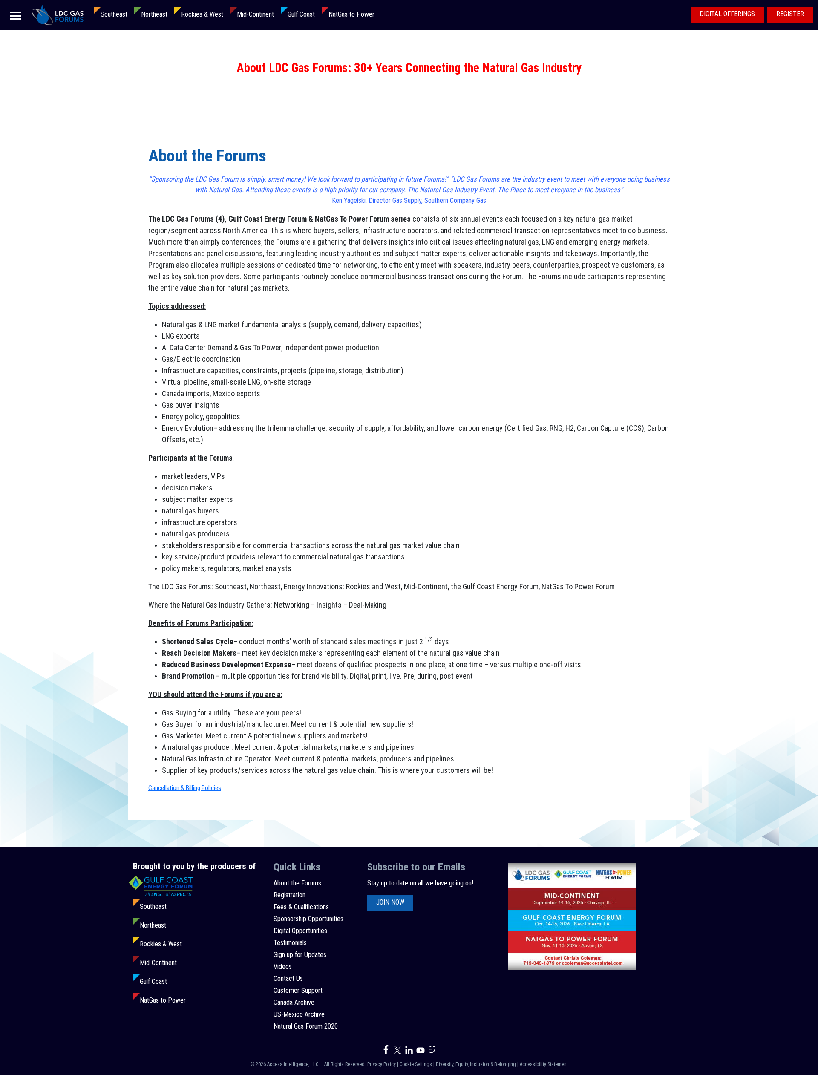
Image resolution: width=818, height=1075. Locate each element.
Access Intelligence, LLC (292, 1064)
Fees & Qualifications (301, 907)
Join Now (390, 902)
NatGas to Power (351, 14)
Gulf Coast (301, 14)
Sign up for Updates (300, 955)
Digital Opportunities (300, 931)
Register (790, 14)
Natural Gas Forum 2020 (306, 1026)
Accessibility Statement (544, 1064)
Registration (289, 895)
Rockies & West (202, 14)
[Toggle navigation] (15, 15)
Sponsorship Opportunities (308, 919)
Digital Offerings (727, 14)
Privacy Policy (381, 1064)
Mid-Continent (255, 14)
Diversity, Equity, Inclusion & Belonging (476, 1064)
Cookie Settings (416, 1064)
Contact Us (288, 978)
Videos (283, 967)
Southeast (114, 14)
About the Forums (297, 883)
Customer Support (298, 990)
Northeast (154, 14)
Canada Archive (294, 1002)
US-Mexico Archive (299, 1014)
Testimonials (290, 943)
